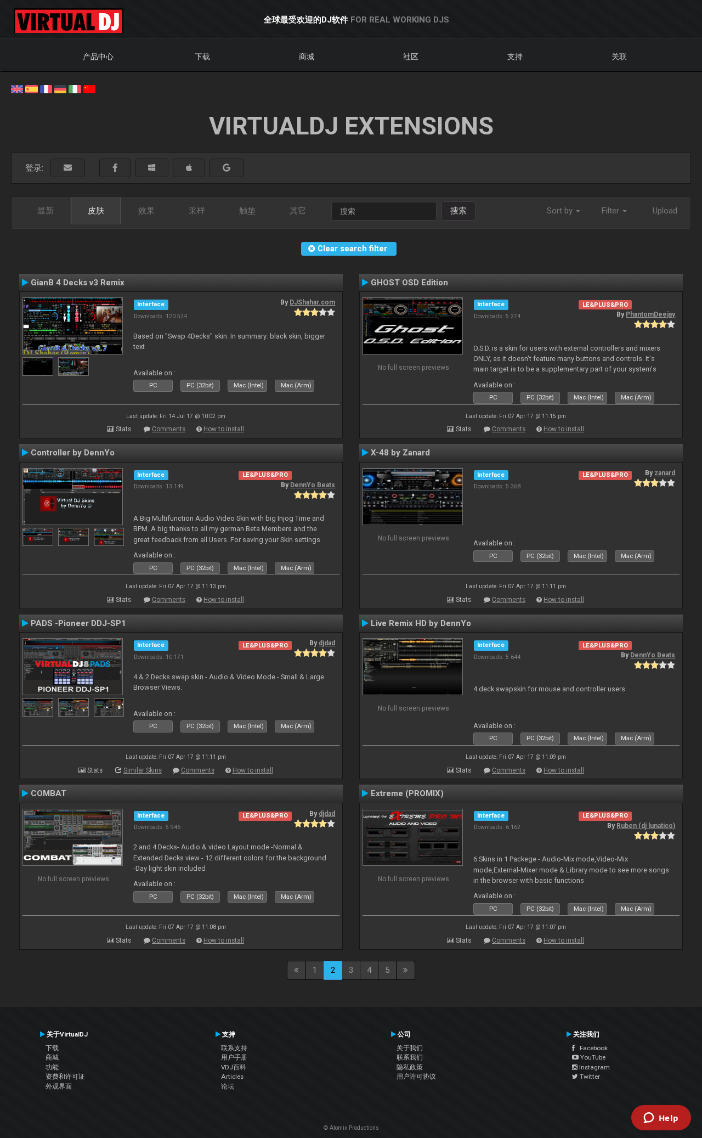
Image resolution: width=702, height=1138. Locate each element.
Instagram (594, 1067)
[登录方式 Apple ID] (189, 168)
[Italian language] (75, 88)
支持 (515, 56)
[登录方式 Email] (67, 168)
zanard (664, 473)
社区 (410, 56)
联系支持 (234, 1048)
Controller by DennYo (73, 453)
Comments (168, 429)
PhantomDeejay (650, 314)
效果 (146, 211)
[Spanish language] (31, 88)
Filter (611, 211)
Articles (232, 1076)
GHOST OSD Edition (409, 283)
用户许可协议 (416, 1076)
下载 (202, 56)
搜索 (458, 211)
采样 (197, 211)
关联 (619, 56)
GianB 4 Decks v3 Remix (77, 283)
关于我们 (410, 1048)
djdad (327, 643)
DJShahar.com (312, 302)
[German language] (60, 88)
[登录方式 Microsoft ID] (151, 168)
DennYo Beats (312, 485)
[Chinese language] (89, 88)
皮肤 (96, 211)
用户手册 (234, 1057)
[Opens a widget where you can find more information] (661, 1119)
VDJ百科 (233, 1067)
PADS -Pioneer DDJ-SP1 (78, 623)
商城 (306, 56)
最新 (45, 211)
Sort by (561, 211)
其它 (298, 211)
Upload (665, 211)
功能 (52, 1067)
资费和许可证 (65, 1076)
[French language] (46, 88)
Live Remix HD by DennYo (421, 623)
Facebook (591, 1048)
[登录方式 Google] (227, 168)
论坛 (227, 1086)
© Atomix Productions (351, 1127)
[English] (17, 88)
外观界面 (59, 1086)
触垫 (247, 211)
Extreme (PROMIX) (407, 793)
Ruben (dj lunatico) (645, 826)
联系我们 (410, 1057)
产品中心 (98, 56)
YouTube (592, 1057)
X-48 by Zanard (400, 453)
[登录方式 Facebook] (115, 168)
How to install (223, 429)
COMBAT (48, 793)
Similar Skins (142, 770)
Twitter (589, 1076)
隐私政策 (410, 1067)
